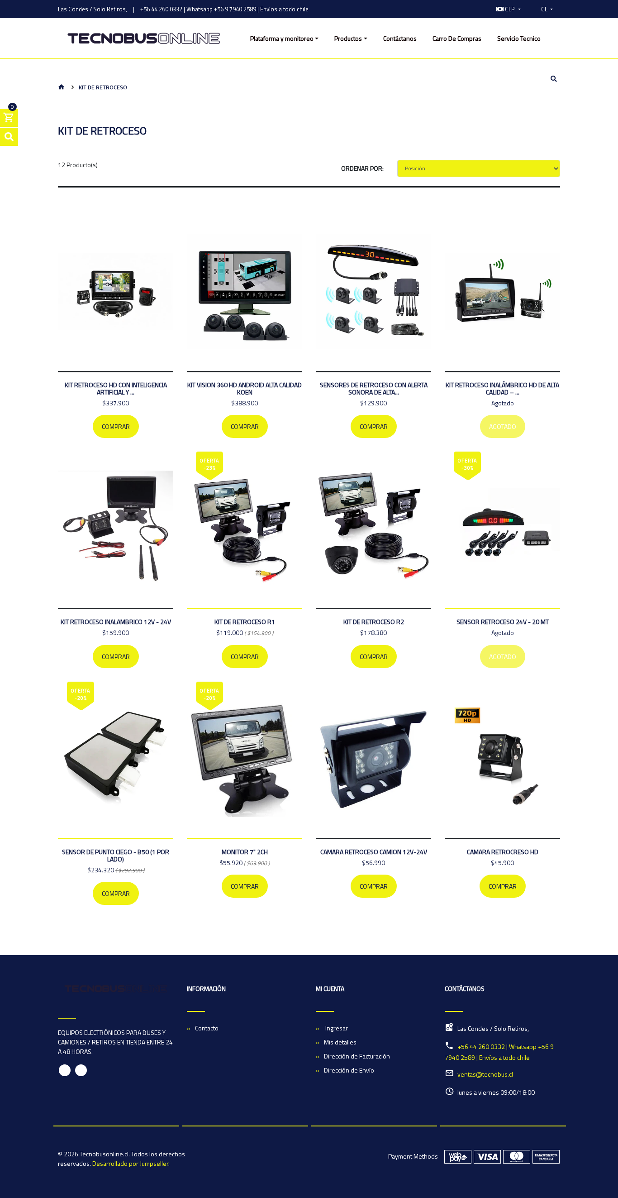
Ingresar (336, 1028)
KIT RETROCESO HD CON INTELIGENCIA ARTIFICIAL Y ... (116, 388)
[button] (508, 9)
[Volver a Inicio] (61, 87)
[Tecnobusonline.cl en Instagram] (81, 1070)
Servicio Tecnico (519, 38)
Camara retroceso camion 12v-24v (373, 851)
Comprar (116, 426)
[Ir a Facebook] (470, 9)
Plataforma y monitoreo (282, 38)
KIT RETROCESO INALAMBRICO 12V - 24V (116, 621)
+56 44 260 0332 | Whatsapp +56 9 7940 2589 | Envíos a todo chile (224, 9)
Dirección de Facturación (357, 1056)
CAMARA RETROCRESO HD (502, 851)
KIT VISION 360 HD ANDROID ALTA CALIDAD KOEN (244, 388)
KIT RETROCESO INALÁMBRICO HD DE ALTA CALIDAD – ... (502, 388)
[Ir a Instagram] (479, 9)
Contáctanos (400, 38)
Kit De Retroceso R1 (244, 621)
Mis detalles (340, 1042)
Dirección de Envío (349, 1070)
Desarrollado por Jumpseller (130, 1163)
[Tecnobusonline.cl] (143, 38)
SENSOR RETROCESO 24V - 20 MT (502, 621)
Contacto (207, 1028)
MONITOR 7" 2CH (245, 851)
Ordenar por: (362, 168)
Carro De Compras (457, 38)
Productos (348, 38)
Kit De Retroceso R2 (373, 621)
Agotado (502, 426)
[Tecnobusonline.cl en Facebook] (64, 1070)
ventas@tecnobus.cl (485, 1074)
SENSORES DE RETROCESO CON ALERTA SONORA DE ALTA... (374, 388)
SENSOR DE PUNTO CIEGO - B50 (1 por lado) (115, 855)
